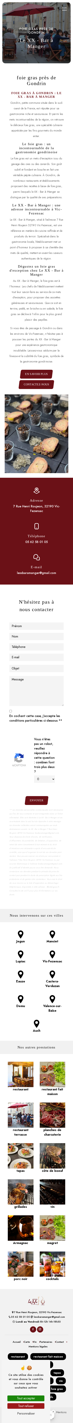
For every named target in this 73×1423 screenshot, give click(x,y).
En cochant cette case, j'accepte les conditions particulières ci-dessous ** (35, 718)
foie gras (57, 1389)
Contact (59, 1342)
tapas (57, 1373)
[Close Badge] (53, 1412)
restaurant (18, 1357)
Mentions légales (38, 1346)
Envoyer (36, 800)
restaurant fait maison (48, 1357)
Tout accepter (26, 1398)
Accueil (17, 1342)
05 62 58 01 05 (36, 542)
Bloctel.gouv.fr (53, 886)
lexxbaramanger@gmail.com (36, 573)
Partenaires (46, 1342)
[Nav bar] (64, 9)
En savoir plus (36, 374)
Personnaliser (26, 1413)
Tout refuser (26, 1406)
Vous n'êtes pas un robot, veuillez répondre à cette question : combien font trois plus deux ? (44, 755)
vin (61, 1381)
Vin (35, 1342)
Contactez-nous (36, 384)
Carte (27, 1342)
